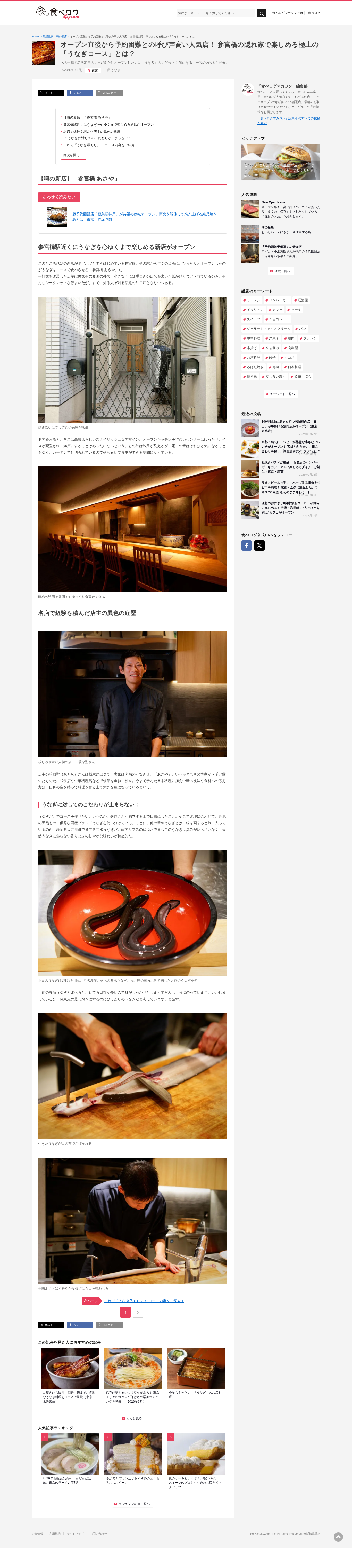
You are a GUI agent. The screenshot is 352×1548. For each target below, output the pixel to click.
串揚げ (252, 348)
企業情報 (37, 1533)
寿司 (275, 367)
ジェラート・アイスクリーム (268, 329)
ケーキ (296, 310)
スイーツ (253, 319)
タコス (289, 357)
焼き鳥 (252, 376)
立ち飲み (272, 348)
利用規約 (55, 1533)
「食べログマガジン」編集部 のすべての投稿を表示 (288, 120)
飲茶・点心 (303, 376)
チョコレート (279, 319)
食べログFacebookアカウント (246, 545)
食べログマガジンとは (287, 12)
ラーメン (253, 300)
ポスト (48, 92)
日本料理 (294, 367)
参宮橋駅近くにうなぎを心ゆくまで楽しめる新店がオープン (108, 125)
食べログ (314, 12)
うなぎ (115, 70)
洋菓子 (274, 338)
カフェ (277, 310)
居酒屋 (303, 300)
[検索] (261, 13)
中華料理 (253, 338)
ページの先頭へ (338, 1537)
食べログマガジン (58, 12)
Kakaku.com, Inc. (265, 1533)
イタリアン (255, 310)
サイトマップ (75, 1533)
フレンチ (310, 338)
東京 (95, 70)
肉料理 (293, 348)
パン (302, 329)
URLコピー (109, 92)
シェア (77, 92)
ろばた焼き (255, 367)
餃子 (272, 357)
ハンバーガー (279, 300)
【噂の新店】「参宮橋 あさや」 (87, 117)
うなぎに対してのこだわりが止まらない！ (99, 138)
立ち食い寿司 (276, 376)
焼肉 (291, 338)
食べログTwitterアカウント (259, 545)
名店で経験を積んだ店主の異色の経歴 (91, 132)
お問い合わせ (98, 1533)
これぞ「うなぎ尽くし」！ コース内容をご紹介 (99, 145)
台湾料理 (253, 357)
